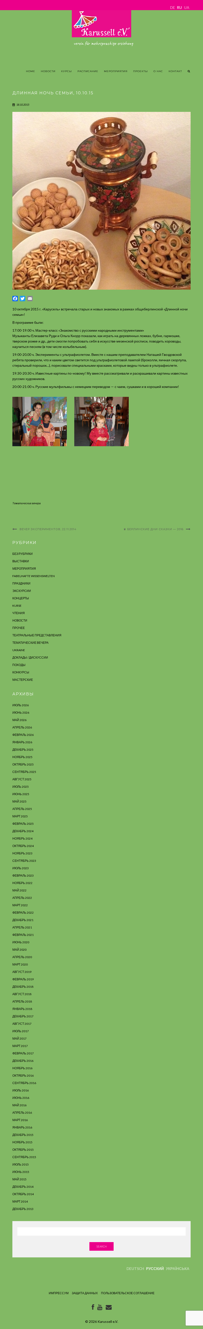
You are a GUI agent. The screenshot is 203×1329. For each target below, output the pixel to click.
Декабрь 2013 (22, 1209)
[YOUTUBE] (99, 1308)
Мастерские (22, 680)
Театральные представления (36, 635)
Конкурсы (20, 672)
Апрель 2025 (22, 809)
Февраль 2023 (23, 875)
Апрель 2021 (22, 927)
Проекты (140, 71)
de (172, 7)
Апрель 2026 (22, 727)
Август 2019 (21, 972)
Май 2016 (19, 1105)
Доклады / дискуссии (30, 657)
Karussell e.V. (108, 1321)
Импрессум (59, 1293)
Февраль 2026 (23, 735)
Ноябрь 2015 (22, 1142)
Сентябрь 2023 (24, 861)
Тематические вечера (26, 503)
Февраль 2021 (23, 935)
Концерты (20, 598)
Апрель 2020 (22, 957)
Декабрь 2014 (22, 1186)
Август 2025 (21, 779)
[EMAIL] (109, 1308)
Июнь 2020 (20, 942)
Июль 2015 (20, 1164)
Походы (18, 665)
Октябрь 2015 (23, 1149)
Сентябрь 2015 (24, 1157)
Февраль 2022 (23, 912)
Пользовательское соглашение (127, 1293)
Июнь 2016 (20, 1098)
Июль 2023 (20, 868)
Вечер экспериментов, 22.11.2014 (48, 529)
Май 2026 (19, 720)
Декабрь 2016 (22, 1061)
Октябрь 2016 (23, 1075)
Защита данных (85, 1293)
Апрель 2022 (22, 898)
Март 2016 (20, 1120)
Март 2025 (20, 816)
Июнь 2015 (20, 1172)
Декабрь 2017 (22, 1016)
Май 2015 (19, 1179)
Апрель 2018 (22, 1001)
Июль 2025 (20, 786)
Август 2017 (21, 1024)
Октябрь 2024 (23, 846)
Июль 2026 (20, 705)
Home (30, 71)
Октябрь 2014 (23, 1194)
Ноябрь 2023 (22, 853)
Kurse (17, 605)
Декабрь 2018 (22, 986)
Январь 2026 (22, 742)
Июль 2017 (20, 1031)
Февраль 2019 (23, 979)
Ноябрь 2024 (22, 838)
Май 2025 (19, 801)
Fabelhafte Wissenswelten (33, 576)
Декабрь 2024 (22, 831)
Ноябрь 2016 (22, 1068)
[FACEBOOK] (93, 1308)
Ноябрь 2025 (22, 757)
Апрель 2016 (22, 1112)
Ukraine (18, 650)
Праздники (21, 583)
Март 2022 (20, 905)
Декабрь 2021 (22, 920)
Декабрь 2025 (22, 749)
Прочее (18, 628)
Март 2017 (20, 1046)
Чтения (18, 613)
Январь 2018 (22, 1009)
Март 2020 (20, 964)
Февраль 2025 (23, 824)
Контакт (175, 71)
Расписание (87, 71)
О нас (158, 71)
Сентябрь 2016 (24, 1083)
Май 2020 (19, 949)
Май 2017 (19, 1038)
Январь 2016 (22, 1127)
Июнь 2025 (20, 794)
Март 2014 (20, 1201)
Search (101, 1246)
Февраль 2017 (23, 1053)
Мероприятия (115, 71)
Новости (48, 71)
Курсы (66, 71)
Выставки (20, 561)
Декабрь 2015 (22, 1135)
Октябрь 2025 (23, 764)
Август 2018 (21, 994)
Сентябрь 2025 (24, 772)
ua (186, 7)
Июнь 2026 (20, 712)
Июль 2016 (20, 1090)
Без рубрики (22, 554)
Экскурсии (21, 591)
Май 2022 (19, 890)
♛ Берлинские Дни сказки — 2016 (153, 529)
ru (179, 7)
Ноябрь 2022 (22, 883)
